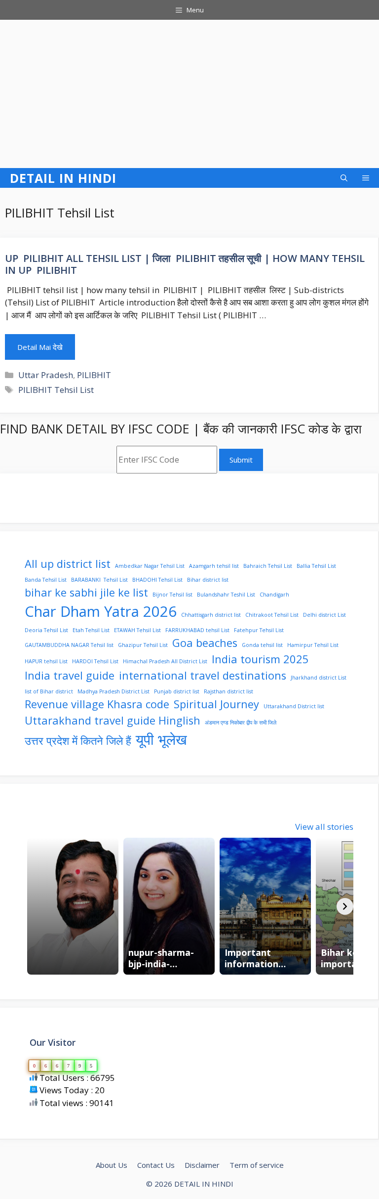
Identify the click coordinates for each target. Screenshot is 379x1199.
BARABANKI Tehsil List (99, 579)
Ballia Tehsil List (316, 565)
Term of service (256, 1165)
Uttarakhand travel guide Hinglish (112, 720)
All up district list (68, 564)
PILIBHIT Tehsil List (56, 389)
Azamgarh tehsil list (214, 565)
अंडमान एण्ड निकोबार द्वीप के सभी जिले (240, 722)
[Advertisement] (189, 94)
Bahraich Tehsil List (267, 565)
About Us (111, 1165)
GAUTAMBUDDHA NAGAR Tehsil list (69, 645)
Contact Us (156, 1165)
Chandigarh (274, 594)
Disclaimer (202, 1165)
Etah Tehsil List (91, 630)
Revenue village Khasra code (97, 704)
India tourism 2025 (260, 659)
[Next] (345, 906)
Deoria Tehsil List (46, 630)
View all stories (324, 826)
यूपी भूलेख (161, 739)
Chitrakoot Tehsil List (272, 614)
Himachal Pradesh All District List (165, 661)
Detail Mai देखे (40, 347)
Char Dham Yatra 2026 (101, 611)
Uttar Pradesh (45, 375)
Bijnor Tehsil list (172, 594)
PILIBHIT (94, 375)
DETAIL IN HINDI (63, 178)
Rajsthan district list (228, 691)
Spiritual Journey (216, 704)
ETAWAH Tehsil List (137, 630)
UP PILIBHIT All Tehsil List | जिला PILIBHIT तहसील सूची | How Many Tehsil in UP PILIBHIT (185, 264)
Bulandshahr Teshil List (226, 594)
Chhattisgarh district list (211, 614)
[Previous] (33, 906)
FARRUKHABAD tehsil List (197, 630)
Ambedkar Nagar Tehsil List (150, 565)
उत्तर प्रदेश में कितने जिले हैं (78, 740)
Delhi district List (324, 614)
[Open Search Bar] (344, 178)
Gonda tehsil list (262, 645)
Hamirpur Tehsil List (313, 645)
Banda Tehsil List (46, 579)
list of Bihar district (49, 691)
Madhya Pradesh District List (113, 691)
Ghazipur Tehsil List (143, 645)
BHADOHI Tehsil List (157, 579)
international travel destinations (202, 675)
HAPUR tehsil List (46, 661)
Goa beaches (204, 643)
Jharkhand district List (318, 677)
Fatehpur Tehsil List (259, 630)
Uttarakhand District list (294, 706)
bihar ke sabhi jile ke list (86, 592)
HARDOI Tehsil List (95, 661)
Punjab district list (176, 691)
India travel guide (69, 675)
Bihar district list (207, 579)
